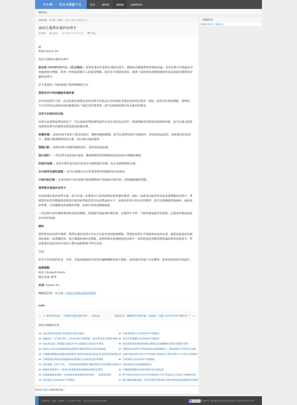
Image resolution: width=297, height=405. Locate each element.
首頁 (92, 4)
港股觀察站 (136, 4)
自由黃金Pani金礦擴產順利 (137, 364)
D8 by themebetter (98, 400)
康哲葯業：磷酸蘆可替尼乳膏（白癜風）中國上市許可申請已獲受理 (151, 315)
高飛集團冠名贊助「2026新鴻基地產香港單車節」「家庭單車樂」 (78, 374)
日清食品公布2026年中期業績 (59, 379)
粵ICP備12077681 (246, 400)
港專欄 (119, 4)
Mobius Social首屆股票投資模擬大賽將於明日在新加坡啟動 (74, 348)
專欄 (60, 19)
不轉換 (203, 24)
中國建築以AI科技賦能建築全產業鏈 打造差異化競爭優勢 (73, 359)
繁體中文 (220, 24)
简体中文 (211, 24)
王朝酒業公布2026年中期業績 (139, 359)
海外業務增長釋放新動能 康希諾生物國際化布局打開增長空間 (155, 343)
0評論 (93, 33)
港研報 (105, 4)
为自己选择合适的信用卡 (81, 293)
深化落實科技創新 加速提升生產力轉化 (63, 333)
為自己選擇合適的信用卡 (57, 27)
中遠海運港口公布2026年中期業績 (141, 333)
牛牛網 (61, 4)
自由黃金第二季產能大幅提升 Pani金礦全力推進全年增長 (73, 343)
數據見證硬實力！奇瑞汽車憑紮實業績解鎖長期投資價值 (73, 369)
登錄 (45, 389)
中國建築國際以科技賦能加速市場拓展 (143, 369)
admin (55, 33)
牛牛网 (59, 293)
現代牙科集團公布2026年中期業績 (141, 338)
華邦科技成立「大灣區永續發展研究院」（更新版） (74, 315)
